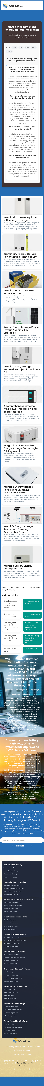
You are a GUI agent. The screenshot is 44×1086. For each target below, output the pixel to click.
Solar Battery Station (11, 992)
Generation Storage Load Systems (18, 899)
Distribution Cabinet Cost (12, 891)
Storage (9, 51)
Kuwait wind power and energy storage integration (25, 36)
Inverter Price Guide (10, 929)
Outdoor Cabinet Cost (11, 961)
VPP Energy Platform (10, 1024)
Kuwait (14, 47)
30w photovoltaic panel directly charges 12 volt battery (10, 604)
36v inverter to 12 (31, 649)
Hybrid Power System (11, 909)
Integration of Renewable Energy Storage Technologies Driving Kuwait (21, 448)
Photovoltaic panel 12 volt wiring (32, 602)
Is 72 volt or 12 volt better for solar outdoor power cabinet (31, 626)
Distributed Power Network (13, 1027)
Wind (20, 47)
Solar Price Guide (10, 998)
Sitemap (22, 1065)
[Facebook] (15, 1069)
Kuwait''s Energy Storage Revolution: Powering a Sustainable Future (18, 529)
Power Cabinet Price (11, 894)
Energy (34, 47)
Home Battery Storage (11, 871)
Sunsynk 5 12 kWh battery (10, 650)
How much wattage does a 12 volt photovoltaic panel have (32, 639)
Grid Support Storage (11, 975)
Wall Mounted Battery (13, 865)
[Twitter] (24, 1069)
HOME (9, 35)
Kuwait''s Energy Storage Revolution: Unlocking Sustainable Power (18, 489)
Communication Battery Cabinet (15, 940)
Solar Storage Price (10, 1016)
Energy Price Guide (10, 1033)
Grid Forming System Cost (13, 978)
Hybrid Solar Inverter (11, 923)
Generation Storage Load (12, 903)
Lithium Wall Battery (10, 874)
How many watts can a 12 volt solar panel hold (11, 638)
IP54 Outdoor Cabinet (11, 955)
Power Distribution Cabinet (15, 882)
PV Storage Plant (9, 989)
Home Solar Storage (11, 1007)
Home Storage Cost (11, 1013)
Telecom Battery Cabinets (15, 934)
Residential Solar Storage (14, 1004)
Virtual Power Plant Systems (16, 1021)
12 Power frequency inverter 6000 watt (11, 615)
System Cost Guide (10, 912)
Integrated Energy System (13, 906)
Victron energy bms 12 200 (32, 615)
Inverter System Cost (11, 926)
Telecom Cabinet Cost (11, 943)
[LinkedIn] (19, 1069)
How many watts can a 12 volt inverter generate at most (11, 626)
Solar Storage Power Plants (15, 986)
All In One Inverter (10, 920)
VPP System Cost (9, 1030)
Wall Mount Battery (10, 868)
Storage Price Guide (11, 981)
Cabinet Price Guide (11, 946)
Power (27, 47)
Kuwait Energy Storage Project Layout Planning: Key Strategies (22, 329)
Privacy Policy (36, 1063)
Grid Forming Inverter (11, 972)
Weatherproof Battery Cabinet (14, 958)
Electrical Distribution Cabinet (14, 888)
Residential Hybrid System (13, 1010)
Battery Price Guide (10, 877)
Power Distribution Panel (12, 885)
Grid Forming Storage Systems (17, 969)
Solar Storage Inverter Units (15, 917)
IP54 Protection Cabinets (14, 951)
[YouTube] (29, 1069)
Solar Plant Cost (9, 995)
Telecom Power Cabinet (12, 937)
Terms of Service (23, 1063)
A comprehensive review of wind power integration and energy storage (20, 408)
